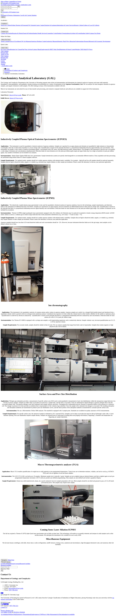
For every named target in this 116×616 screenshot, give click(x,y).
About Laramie (5, 41)
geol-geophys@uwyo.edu (15, 588)
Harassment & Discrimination (58, 614)
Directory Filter (5, 569)
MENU (3, 17)
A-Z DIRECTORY (6, 612)
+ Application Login (25, 5)
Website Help (12, 614)
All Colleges (95, 25)
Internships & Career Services (65, 25)
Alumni (17, 5)
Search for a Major (6, 25)
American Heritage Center (38, 41)
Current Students (32, 15)
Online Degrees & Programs (19, 25)
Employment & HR (46, 49)
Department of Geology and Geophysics (15, 70)
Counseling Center (51, 33)
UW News (89, 49)
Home (8, 69)
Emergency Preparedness (23, 614)
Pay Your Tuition (5, 49)
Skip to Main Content (7, 1)
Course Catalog (40, 25)
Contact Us (4, 607)
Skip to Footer (17, 1)
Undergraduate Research (82, 41)
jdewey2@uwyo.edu (15, 95)
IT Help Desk (56, 49)
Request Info (4, 52)
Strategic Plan (61, 41)
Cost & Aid (23, 15)
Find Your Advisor (27, 49)
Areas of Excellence (15, 41)
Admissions (16, 15)
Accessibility (71, 614)
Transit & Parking (28, 33)
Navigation (4, 560)
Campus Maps (36, 49)
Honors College (78, 25)
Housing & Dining (17, 33)
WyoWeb (3, 5)
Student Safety (85, 33)
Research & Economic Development (99, 41)
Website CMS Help (80, 49)
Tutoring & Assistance (50, 25)
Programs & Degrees (7, 15)
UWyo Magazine (70, 41)
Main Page (11, 560)
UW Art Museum (26, 41)
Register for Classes (16, 49)
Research (7, 72)
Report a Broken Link (7, 610)
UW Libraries (32, 25)
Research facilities (25, 563)
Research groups (5, 562)
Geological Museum (52, 41)
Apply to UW (5, 54)
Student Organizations (63, 33)
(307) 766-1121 (13, 605)
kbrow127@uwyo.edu (16, 98)
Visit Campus (4, 51)
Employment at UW (36, 614)
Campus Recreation (6, 33)
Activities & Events (75, 33)
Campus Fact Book (94, 33)
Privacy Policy (46, 614)
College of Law (87, 25)
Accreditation (4, 614)
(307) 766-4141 (13, 590)
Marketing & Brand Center (67, 49)
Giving (8, 5)
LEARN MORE (5, 563)
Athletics (12, 5)
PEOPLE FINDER (19, 612)
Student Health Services (39, 33)
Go (2, 10)
